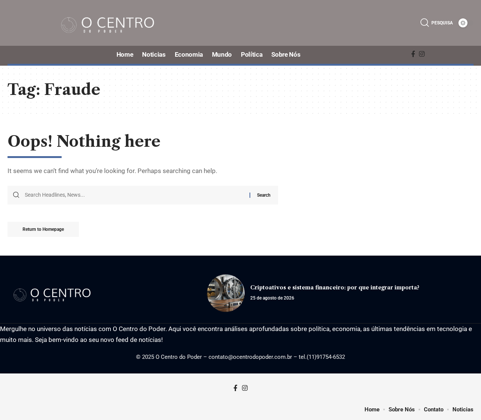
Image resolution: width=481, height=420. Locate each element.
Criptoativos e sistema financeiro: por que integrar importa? (334, 287)
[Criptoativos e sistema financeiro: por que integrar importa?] (226, 293)
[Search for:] (134, 195)
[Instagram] (422, 54)
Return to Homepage (43, 229)
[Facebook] (413, 54)
